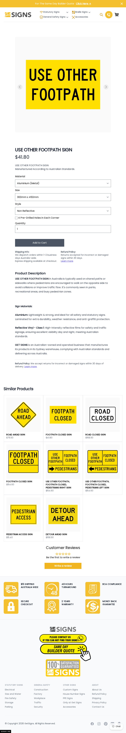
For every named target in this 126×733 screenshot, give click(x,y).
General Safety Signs (54, 16)
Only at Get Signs (72, 702)
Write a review (63, 566)
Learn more (67, 261)
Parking (9, 706)
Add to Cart (40, 242)
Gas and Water (13, 693)
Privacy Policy (99, 702)
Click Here (83, 3)
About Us (97, 689)
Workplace (39, 698)
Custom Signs (70, 689)
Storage (9, 702)
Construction (41, 689)
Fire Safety (10, 698)
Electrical (10, 689)
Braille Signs (81, 11)
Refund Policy (99, 693)
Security (38, 706)
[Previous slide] (20, 87)
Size (17, 190)
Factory (38, 693)
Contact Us (98, 706)
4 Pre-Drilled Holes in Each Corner (38, 218)
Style (18, 204)
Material (20, 176)
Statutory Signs (51, 11)
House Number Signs (74, 693)
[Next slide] (106, 87)
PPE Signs (68, 698)
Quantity (20, 223)
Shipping (96, 698)
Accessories (81, 16)
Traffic (37, 702)
